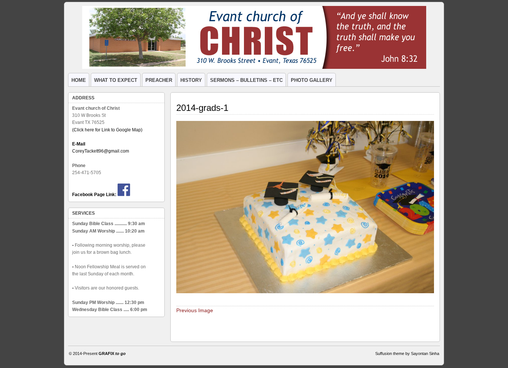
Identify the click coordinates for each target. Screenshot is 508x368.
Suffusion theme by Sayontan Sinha (407, 353)
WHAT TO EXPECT (115, 80)
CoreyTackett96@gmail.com (100, 151)
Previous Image (194, 310)
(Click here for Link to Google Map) (107, 129)
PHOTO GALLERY (311, 80)
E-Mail (78, 144)
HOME (78, 80)
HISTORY (191, 80)
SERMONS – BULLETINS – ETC (246, 80)
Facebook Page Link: (94, 194)
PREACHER (158, 80)
